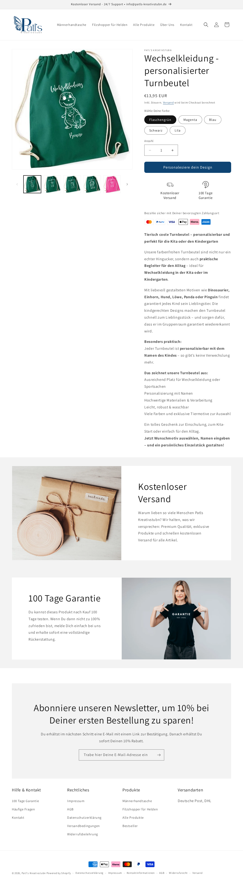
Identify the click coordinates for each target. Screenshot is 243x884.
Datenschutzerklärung (84, 817)
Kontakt (18, 817)
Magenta (190, 120)
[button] (206, 24)
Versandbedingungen (83, 826)
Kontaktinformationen (141, 873)
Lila (178, 130)
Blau (212, 120)
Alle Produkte (133, 817)
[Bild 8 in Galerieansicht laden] (92, 184)
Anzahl (148, 141)
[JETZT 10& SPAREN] (159, 755)
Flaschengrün (160, 120)
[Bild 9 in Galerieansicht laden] (112, 184)
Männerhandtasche (137, 801)
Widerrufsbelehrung (82, 834)
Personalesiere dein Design (187, 167)
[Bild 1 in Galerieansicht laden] (32, 184)
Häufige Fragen (23, 809)
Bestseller (130, 826)
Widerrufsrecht (178, 873)
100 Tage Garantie (25, 801)
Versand (168, 102)
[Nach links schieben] (17, 184)
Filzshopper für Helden (140, 809)
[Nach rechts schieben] (127, 184)
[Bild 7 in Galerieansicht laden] (72, 184)
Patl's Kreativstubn (34, 873)
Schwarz (156, 130)
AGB (70, 809)
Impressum (75, 801)
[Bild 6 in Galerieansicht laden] (52, 184)
